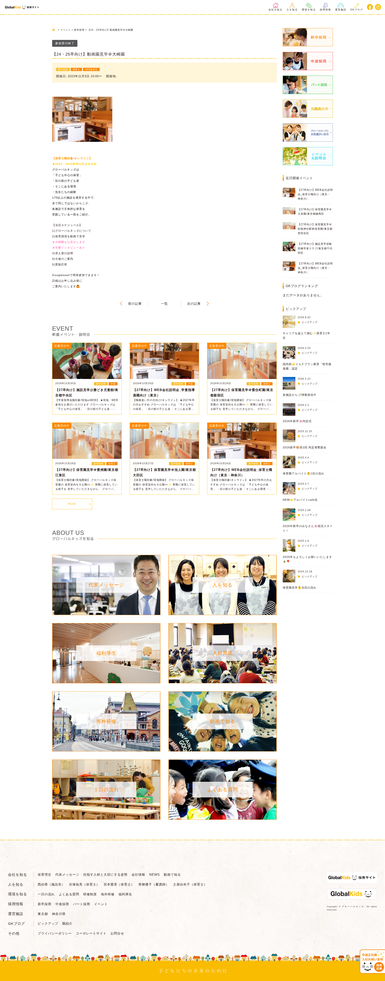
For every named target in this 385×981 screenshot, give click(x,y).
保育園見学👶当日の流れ (299, 587)
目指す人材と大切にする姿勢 (105, 874)
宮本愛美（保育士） (119, 884)
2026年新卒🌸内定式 (297, 421)
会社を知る (275, 9)
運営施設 (340, 9)
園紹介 (67, 923)
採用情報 (325, 9)
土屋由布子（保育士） (190, 884)
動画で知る (172, 874)
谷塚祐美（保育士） (84, 884)
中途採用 (62, 904)
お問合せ (117, 933)
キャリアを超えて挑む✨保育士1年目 (306, 335)
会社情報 (138, 874)
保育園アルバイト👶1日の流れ (303, 473)
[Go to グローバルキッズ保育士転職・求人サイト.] (54, 29)
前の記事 (135, 303)
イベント (101, 904)
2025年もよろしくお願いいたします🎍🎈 (307, 559)
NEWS (154, 874)
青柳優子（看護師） (153, 884)
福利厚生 (125, 894)
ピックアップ (309, 322)
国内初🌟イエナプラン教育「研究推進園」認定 (307, 366)
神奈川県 (59, 914)
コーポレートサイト (91, 933)
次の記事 (194, 303)
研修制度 (90, 894)
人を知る (292, 9)
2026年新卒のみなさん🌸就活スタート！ (308, 528)
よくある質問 (69, 894)
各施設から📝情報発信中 (299, 394)
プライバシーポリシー (55, 933)
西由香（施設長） (51, 884)
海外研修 (107, 894)
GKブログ (356, 9)
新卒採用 (44, 904)
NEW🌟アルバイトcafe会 (300, 499)
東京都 (43, 914)
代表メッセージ (67, 874)
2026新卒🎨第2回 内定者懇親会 (304, 447)
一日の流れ (46, 894)
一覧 (164, 303)
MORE (72, 504)
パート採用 (81, 904)
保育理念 (44, 874)
